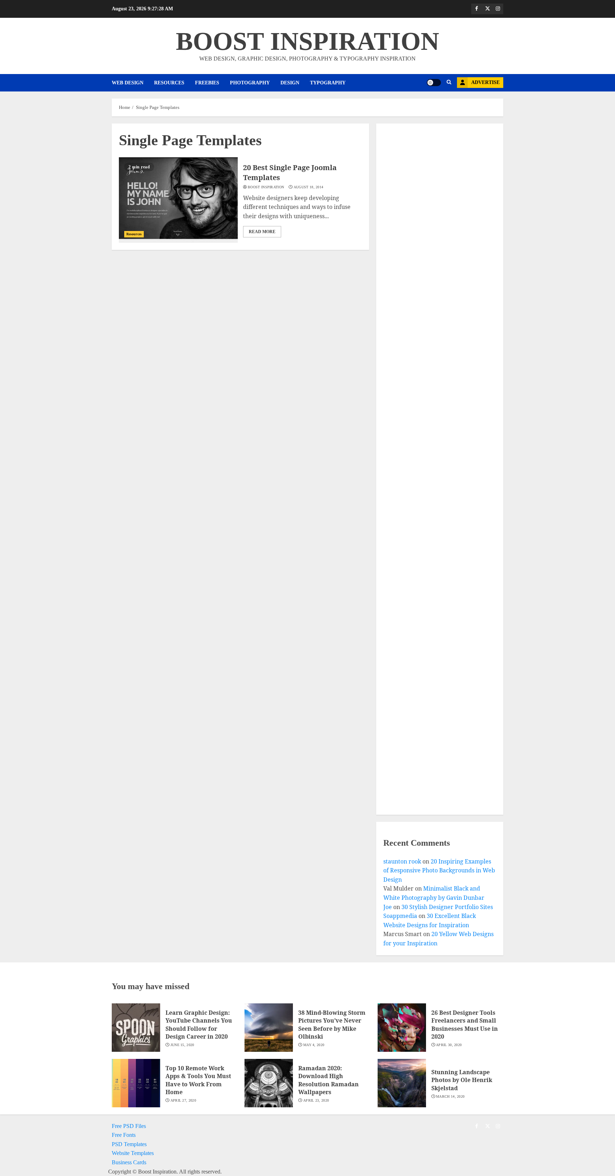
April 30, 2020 (449, 1045)
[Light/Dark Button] (434, 82)
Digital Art (407, 497)
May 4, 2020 (313, 1045)
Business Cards (129, 1162)
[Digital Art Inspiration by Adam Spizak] (433, 486)
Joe (387, 907)
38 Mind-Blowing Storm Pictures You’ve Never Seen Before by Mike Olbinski (332, 1024)
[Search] (449, 82)
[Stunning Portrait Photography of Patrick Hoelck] (433, 348)
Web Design (127, 82)
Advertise (485, 82)
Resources (169, 82)
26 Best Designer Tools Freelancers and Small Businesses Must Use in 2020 (464, 1024)
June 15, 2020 (182, 1045)
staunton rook (402, 861)
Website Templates (133, 1153)
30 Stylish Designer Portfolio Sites (447, 907)
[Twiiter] (487, 9)
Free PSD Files (129, 1126)
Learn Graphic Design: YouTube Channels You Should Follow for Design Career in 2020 (198, 1024)
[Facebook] (476, 9)
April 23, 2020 (316, 1100)
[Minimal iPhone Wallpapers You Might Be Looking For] (433, 734)
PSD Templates (129, 1144)
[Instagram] (498, 9)
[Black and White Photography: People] (433, 610)
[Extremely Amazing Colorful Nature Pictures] (433, 211)
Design (289, 82)
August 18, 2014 (309, 187)
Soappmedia (400, 916)
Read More (262, 231)
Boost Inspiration (266, 187)
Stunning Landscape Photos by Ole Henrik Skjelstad (461, 1080)
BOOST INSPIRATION (307, 41)
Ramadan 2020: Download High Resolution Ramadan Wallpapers (328, 1080)
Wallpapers (407, 746)
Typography (328, 82)
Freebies (207, 82)
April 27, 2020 (183, 1100)
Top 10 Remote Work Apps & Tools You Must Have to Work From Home (198, 1080)
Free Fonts (124, 1135)
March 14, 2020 (450, 1096)
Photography (250, 82)
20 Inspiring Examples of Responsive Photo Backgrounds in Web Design (439, 870)
